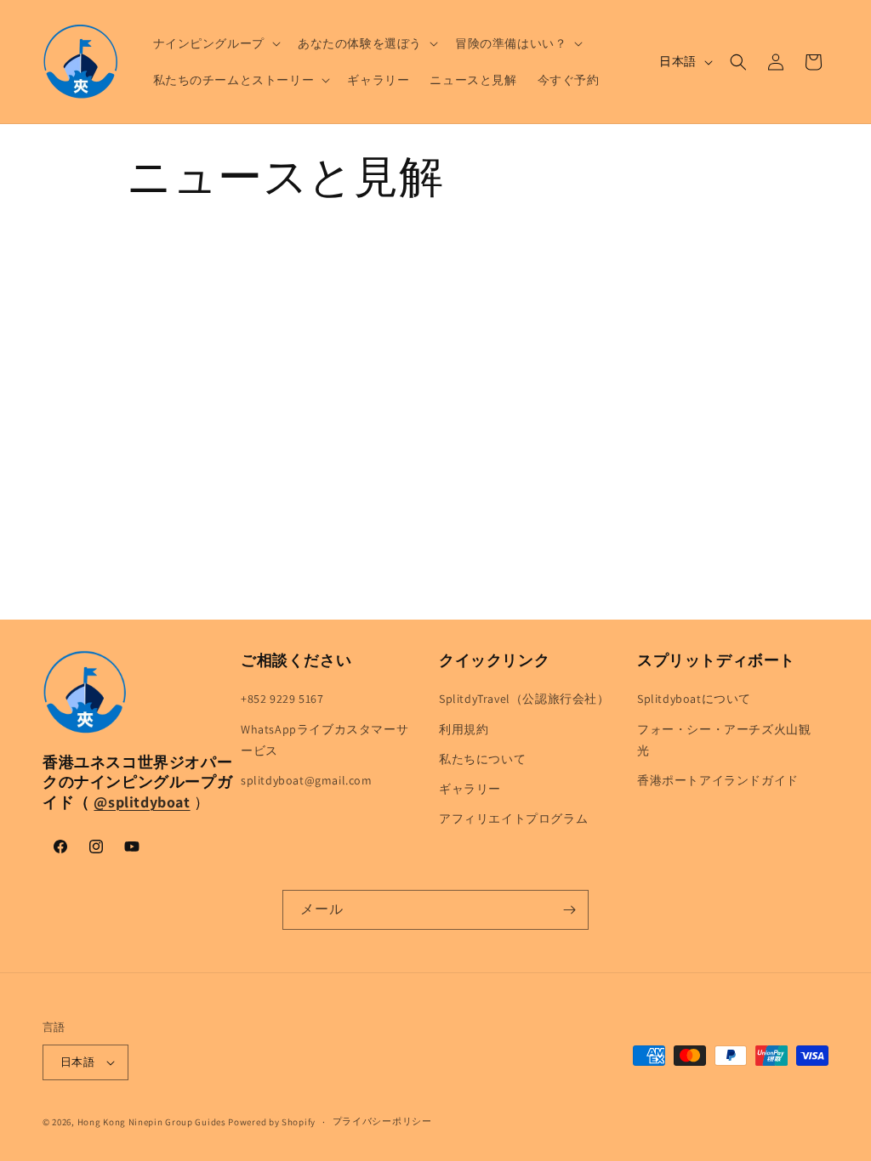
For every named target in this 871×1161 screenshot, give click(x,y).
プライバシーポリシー (382, 1121)
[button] (215, 43)
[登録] (569, 910)
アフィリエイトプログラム (513, 818)
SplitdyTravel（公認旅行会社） (524, 698)
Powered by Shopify (272, 1122)
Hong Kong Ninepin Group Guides (151, 1122)
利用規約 (463, 729)
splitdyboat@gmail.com (307, 780)
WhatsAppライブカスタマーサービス (324, 740)
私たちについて (482, 759)
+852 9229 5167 (282, 698)
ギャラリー (470, 788)
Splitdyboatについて (694, 698)
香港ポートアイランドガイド (718, 780)
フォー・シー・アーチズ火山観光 (724, 740)
